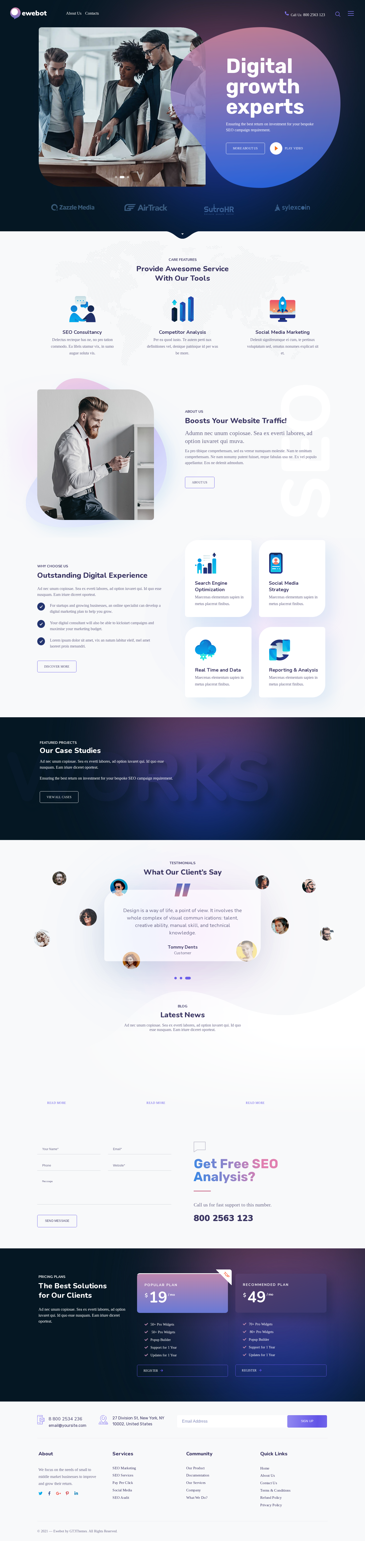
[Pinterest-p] (67, 1493)
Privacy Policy (271, 1505)
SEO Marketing (124, 1468)
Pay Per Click (122, 1482)
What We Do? (197, 1497)
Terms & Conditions (275, 1490)
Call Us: (308, 15)
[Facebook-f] (49, 1493)
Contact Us (268, 1483)
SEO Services (122, 1475)
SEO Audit (120, 1497)
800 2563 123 (223, 1218)
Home (264, 1468)
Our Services (196, 1482)
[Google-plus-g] (58, 1493)
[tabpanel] (182, 929)
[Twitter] (40, 1493)
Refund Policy (271, 1498)
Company (193, 1490)
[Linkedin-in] (76, 1493)
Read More (56, 1103)
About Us (73, 13)
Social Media (122, 1490)
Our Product (195, 1468)
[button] (116, 177)
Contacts (92, 13)
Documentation (197, 1475)
